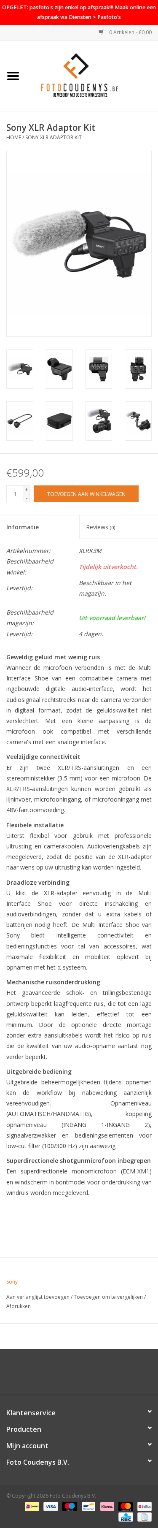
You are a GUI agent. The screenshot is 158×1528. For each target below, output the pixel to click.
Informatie (22, 527)
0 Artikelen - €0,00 (130, 32)
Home (13, 137)
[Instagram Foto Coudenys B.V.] (87, 1375)
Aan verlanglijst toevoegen (38, 1296)
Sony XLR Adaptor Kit (53, 137)
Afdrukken (18, 1306)
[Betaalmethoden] (31, 1505)
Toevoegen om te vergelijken (109, 1296)
